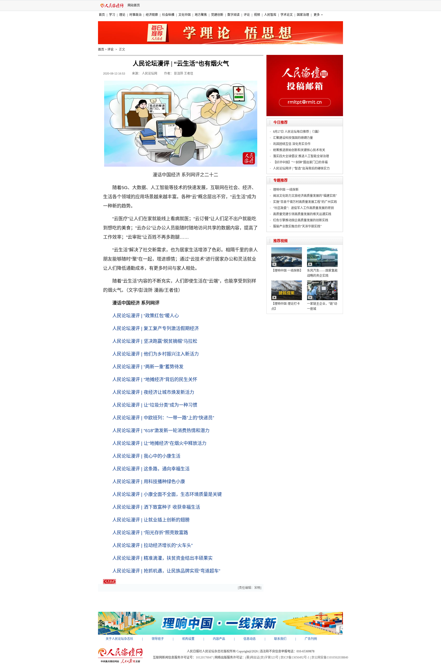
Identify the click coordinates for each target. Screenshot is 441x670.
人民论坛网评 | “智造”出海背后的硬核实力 (301, 168)
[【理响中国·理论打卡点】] (286, 282)
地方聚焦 (201, 15)
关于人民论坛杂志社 (119, 639)
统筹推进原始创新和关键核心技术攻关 (299, 150)
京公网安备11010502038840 (329, 657)
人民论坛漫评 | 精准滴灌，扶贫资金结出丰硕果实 (162, 558)
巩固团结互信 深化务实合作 (292, 144)
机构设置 (188, 639)
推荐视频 (280, 241)
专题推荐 (280, 180)
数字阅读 (233, 15)
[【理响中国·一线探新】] (286, 249)
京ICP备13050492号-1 (294, 657)
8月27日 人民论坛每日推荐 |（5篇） (297, 131)
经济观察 (152, 15)
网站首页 (134, 5)
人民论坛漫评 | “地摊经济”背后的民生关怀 (154, 379)
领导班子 (158, 639)
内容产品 (219, 639)
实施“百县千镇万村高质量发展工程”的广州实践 (305, 202)
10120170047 (204, 657)
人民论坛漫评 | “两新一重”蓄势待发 (147, 366)
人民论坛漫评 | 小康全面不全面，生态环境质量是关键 (167, 494)
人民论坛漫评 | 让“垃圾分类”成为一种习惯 (154, 405)
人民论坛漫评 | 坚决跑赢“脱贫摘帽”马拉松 (154, 341)
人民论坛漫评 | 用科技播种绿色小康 (148, 481)
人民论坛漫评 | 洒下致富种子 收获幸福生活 (156, 507)
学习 (112, 15)
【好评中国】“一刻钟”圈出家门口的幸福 (300, 162)
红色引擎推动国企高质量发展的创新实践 (300, 220)
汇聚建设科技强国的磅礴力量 (293, 138)
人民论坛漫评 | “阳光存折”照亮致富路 (150, 532)
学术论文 (286, 15)
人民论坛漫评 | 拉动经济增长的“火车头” (152, 545)
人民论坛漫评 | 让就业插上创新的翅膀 (151, 519)
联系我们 (280, 639)
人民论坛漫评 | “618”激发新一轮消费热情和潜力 (161, 430)
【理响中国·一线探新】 (287, 270)
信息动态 (249, 639)
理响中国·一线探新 (286, 189)
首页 (102, 15)
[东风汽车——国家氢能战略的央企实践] (322, 249)
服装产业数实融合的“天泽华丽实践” (297, 226)
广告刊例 (311, 639)
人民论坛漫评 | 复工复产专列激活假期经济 (155, 328)
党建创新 (217, 15)
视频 (257, 15)
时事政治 (135, 15)
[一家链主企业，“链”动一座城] (322, 282)
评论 (247, 15)
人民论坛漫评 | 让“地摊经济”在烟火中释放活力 (159, 443)
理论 (122, 15)
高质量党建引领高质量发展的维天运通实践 (302, 214)
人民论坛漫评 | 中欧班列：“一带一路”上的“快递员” (163, 417)
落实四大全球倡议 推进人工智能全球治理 (301, 156)
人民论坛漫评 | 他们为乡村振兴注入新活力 (155, 354)
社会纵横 (168, 15)
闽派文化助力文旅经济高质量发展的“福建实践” (305, 196)
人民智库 (270, 15)
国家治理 (303, 15)
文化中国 (184, 15)
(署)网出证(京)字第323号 (261, 657)
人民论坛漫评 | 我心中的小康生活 (146, 456)
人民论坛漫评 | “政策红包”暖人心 (145, 315)
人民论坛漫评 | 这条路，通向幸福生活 (151, 468)
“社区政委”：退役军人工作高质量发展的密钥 (303, 208)
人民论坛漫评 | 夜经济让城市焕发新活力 (153, 392)
